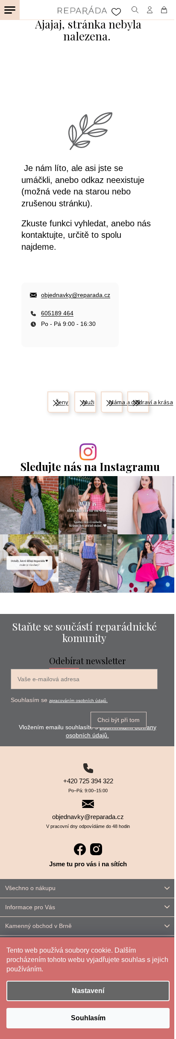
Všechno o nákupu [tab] (30, 888)
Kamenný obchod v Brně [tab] (38, 925)
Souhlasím (88, 1018)
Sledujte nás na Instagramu (90, 466)
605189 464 (57, 313)
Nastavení (88, 990)
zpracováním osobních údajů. (78, 700)
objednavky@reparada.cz (75, 294)
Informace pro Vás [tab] (30, 907)
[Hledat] (134, 9)
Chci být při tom (118, 719)
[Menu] (10, 10)
